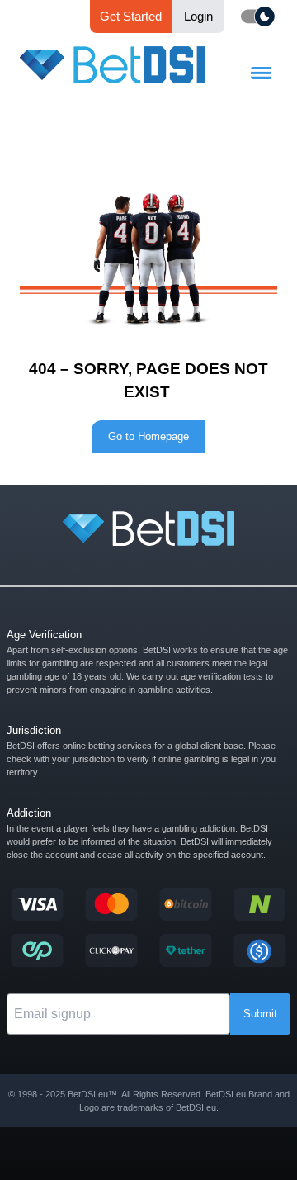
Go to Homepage (148, 436)
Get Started (131, 16)
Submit (260, 1013)
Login (198, 16)
